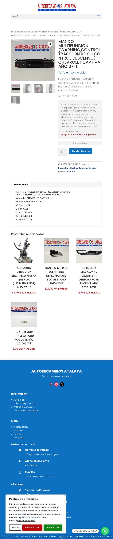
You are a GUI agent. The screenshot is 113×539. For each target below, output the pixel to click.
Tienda (17, 434)
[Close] (64, 495)
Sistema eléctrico (49, 31)
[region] (36, 514)
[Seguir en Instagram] (56, 384)
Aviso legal (19, 399)
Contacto (19, 437)
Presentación (21, 426)
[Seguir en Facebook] (51, 384)
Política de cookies (24, 407)
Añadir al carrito (81, 151)
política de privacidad (30, 517)
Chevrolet (71, 171)
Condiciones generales (26, 410)
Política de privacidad (25, 403)
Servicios (18, 430)
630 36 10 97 (31, 476)
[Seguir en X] (62, 384)
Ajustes (15, 527)
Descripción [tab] (21, 184)
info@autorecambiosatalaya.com (78, 134)
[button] (50, 44)
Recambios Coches (28, 31)
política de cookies (26, 520)
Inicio (13, 31)
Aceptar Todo (53, 527)
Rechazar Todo (32, 527)
